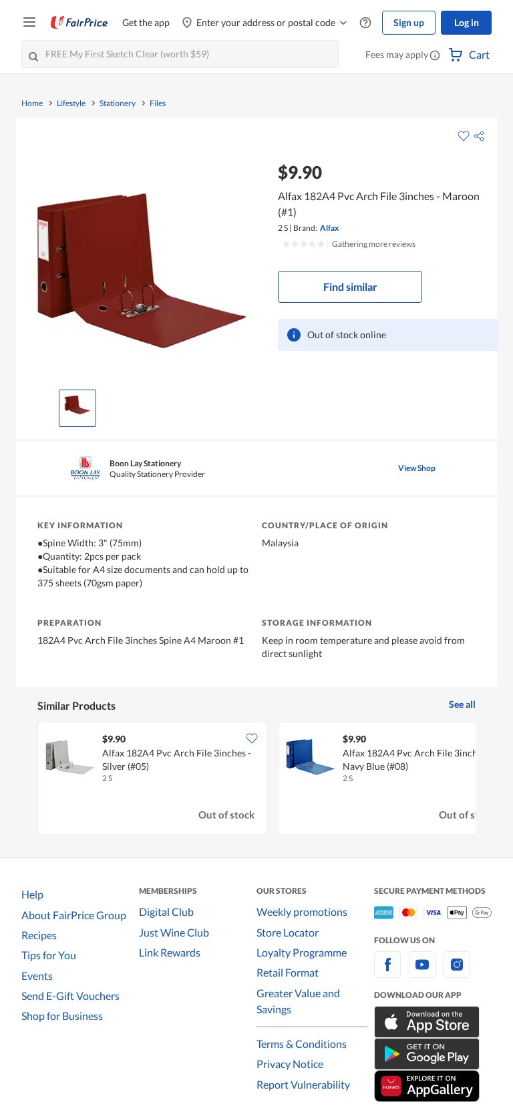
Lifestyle (71, 103)
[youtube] (422, 972)
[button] (435, 56)
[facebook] (387, 972)
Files (158, 103)
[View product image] (77, 405)
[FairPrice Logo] (79, 23)
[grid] (256, 780)
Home (32, 103)
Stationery (118, 103)
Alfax (329, 228)
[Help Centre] (365, 23)
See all (462, 704)
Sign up (408, 22)
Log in (466, 22)
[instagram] (457, 972)
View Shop (417, 468)
